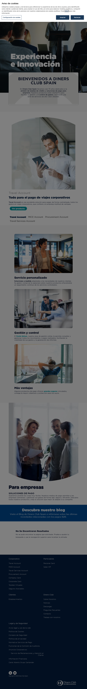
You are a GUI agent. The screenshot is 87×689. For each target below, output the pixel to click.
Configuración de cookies (11, 17)
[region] (43, 11)
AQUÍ (67, 11)
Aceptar (62, 17)
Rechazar (77, 17)
